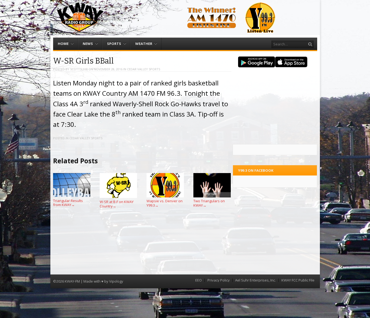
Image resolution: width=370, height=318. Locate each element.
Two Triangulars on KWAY (209, 203)
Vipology (116, 281)
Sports (114, 43)
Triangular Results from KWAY (68, 202)
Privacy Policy (218, 280)
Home (63, 43)
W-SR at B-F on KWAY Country (117, 203)
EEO (198, 280)
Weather (143, 43)
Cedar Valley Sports (143, 69)
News (88, 43)
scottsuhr (79, 69)
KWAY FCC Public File (297, 280)
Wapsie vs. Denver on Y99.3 (165, 203)
